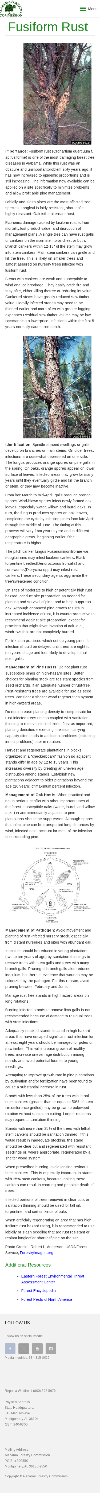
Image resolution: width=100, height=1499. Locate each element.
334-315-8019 (39, 1358)
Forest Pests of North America (46, 1299)
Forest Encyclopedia (38, 1290)
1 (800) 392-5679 (43, 1391)
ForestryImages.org (36, 1253)
